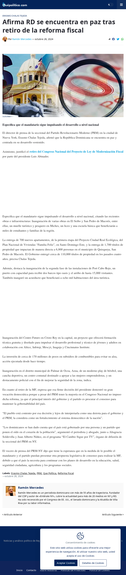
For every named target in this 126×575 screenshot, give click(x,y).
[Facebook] (113, 39)
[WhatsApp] (122, 39)
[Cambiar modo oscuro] (110, 4)
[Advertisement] (63, 186)
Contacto (31, 570)
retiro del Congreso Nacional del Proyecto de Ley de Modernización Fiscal (76, 151)
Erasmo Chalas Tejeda (23, 473)
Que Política (49, 473)
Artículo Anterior (13, 514)
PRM (39, 473)
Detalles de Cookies (93, 563)
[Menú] (121, 4)
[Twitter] (118, 39)
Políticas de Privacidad (73, 570)
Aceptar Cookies (66, 563)
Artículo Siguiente (112, 514)
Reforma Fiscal (66, 473)
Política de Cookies (99, 570)
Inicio (19, 570)
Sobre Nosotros (48, 570)
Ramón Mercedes (31, 488)
